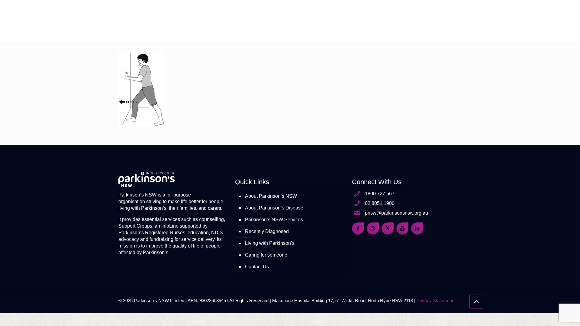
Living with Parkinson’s (270, 243)
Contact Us (257, 266)
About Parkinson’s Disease (274, 207)
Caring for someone (266, 254)
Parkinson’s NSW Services (274, 219)
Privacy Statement (435, 300)
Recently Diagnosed (267, 231)
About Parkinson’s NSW (271, 196)
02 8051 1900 (380, 203)
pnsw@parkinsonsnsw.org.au (396, 213)
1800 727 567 (380, 193)
